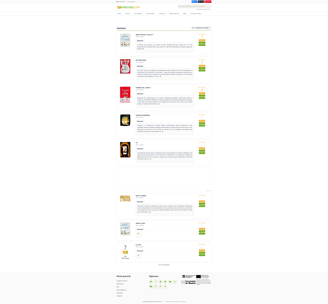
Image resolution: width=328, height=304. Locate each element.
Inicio (119, 13)
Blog (184, 13)
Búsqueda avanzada (204, 9)
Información (120, 284)
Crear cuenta (131, 1)
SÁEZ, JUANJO (140, 36)
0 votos (202, 123)
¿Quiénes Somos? (122, 281)
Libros (127, 13)
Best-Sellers (150, 13)
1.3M (195, 1)
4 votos (202, 42)
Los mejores (138, 13)
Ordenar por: (202, 28)
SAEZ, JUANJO (140, 117)
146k (202, 1)
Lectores (162, 13)
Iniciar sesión (121, 1)
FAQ (118, 287)
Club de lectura (174, 13)
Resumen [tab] (140, 40)
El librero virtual (196, 13)
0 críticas (202, 45)
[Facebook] (151, 282)
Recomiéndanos (121, 290)
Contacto (119, 296)
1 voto (202, 68)
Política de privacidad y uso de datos (176, 301)
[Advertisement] (164, 21)
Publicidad (120, 293)
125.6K (208, 1)
